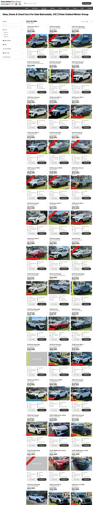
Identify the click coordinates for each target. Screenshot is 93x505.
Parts (67, 8)
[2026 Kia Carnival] (81, 430)
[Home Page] (11, 3)
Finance (75, 8)
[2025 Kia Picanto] (59, 147)
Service (60, 8)
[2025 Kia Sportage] (81, 41)
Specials (52, 8)
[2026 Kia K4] (59, 324)
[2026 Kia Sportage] (81, 288)
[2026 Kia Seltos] (59, 253)
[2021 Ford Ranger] (59, 287)
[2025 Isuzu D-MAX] (36, 182)
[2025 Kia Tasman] (81, 182)
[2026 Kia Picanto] (36, 218)
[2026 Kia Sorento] (59, 359)
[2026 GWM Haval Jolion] (59, 430)
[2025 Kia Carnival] (36, 112)
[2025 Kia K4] (81, 253)
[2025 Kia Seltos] (59, 41)
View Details (32, 57)
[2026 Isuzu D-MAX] (59, 393)
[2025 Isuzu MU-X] (36, 41)
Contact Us (42, 57)
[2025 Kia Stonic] (81, 147)
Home (26, 8)
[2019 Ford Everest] (36, 75)
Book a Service (86, 3)
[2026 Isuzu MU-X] (59, 218)
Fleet (82, 8)
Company (89, 8)
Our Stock (43, 8)
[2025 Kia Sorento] (59, 76)
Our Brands (35, 8)
